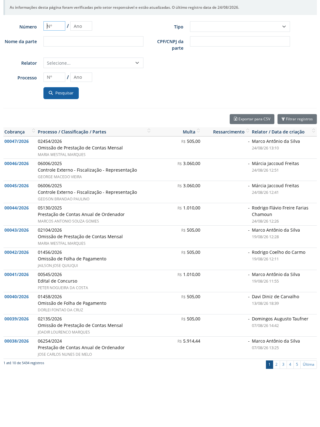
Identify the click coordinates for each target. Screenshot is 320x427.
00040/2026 (16, 296)
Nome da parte (21, 41)
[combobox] (93, 63)
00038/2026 (16, 341)
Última (308, 364)
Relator (29, 63)
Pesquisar (63, 93)
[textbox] (90, 63)
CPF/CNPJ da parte (170, 44)
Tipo (178, 27)
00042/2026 (16, 252)
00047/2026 (16, 141)
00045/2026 (16, 185)
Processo (27, 78)
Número (28, 27)
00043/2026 (16, 230)
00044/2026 (16, 208)
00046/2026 (16, 163)
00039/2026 (16, 319)
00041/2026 (16, 274)
